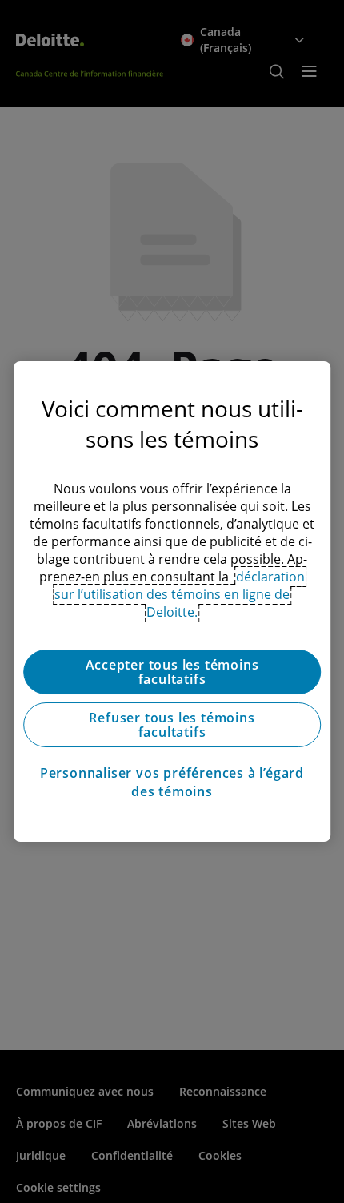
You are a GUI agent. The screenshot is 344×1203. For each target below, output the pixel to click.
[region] (172, 601)
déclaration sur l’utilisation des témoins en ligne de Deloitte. (179, 594)
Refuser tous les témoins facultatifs (171, 725)
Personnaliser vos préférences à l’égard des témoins (172, 781)
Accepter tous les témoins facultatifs (172, 672)
